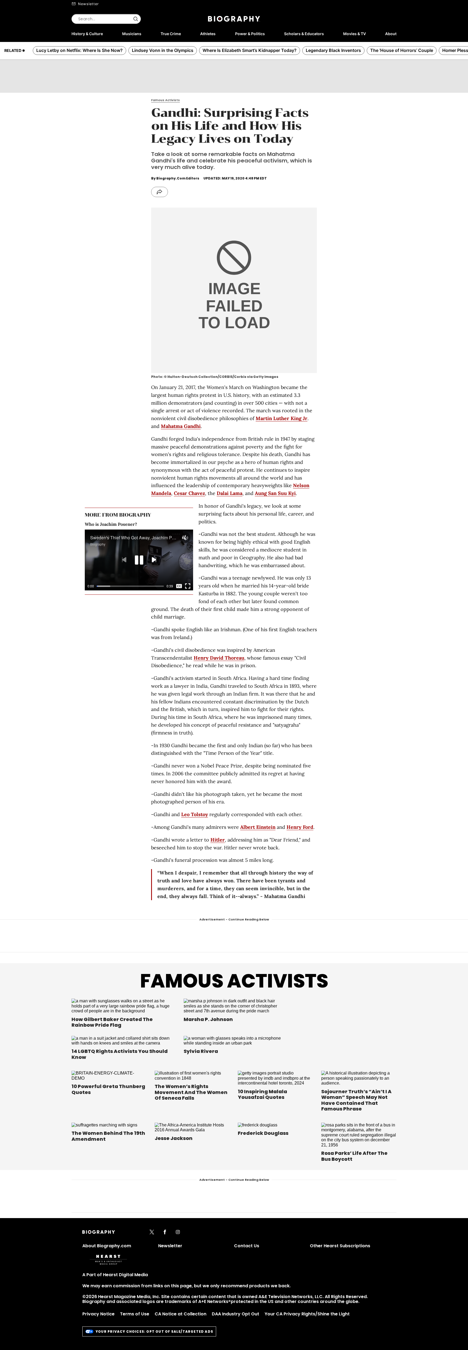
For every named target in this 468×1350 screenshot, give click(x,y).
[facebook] (164, 1232)
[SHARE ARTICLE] (159, 192)
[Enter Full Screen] (187, 586)
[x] (151, 1232)
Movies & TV (354, 33)
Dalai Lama (229, 493)
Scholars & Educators (304, 33)
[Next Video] (154, 560)
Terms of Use (134, 1314)
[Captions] (179, 586)
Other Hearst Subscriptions (340, 1246)
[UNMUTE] (185, 537)
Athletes (208, 33)
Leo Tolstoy (194, 814)
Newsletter (88, 4)
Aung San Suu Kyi (275, 493)
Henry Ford (300, 827)
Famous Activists (234, 980)
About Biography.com (106, 1246)
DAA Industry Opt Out (235, 1314)
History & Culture (87, 33)
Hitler (217, 840)
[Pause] (139, 560)
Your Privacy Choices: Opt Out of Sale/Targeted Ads (154, 1331)
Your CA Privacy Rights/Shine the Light (307, 1314)
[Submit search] (136, 19)
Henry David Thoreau (219, 658)
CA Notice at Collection (180, 1314)
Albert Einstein (257, 827)
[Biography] (234, 19)
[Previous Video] (124, 560)
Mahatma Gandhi (181, 426)
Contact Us (246, 1246)
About (390, 33)
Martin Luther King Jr (281, 418)
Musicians (131, 33)
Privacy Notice (98, 1314)
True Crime (171, 33)
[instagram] (177, 1232)
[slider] (130, 586)
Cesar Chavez (189, 493)
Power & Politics (250, 33)
